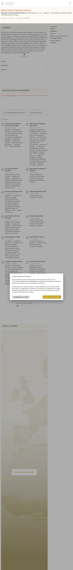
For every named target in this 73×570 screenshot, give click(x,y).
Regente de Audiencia (23, 18)
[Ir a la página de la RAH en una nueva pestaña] (2, 3)
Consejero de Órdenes (7, 18)
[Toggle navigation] (70, 3)
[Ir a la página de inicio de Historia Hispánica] (9, 3)
